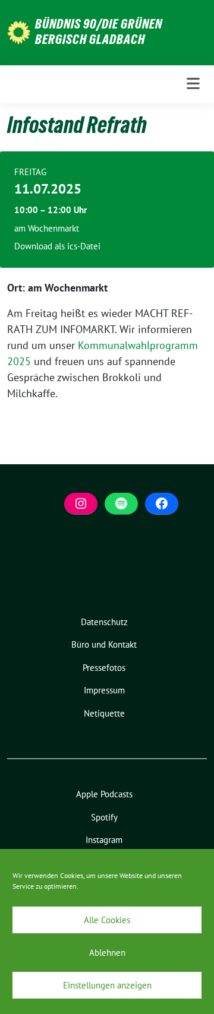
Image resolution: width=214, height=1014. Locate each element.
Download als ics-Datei (57, 246)
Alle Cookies (107, 920)
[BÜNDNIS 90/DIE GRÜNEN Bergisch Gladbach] (18, 31)
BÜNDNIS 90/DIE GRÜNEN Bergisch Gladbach (98, 31)
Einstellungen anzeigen (107, 985)
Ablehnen (107, 952)
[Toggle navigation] (193, 84)
